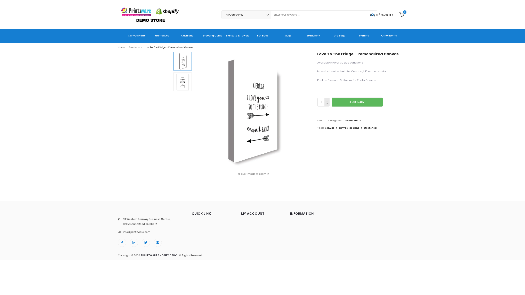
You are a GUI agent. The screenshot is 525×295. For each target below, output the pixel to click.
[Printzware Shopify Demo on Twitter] (146, 243)
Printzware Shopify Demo (159, 255)
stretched (370, 127)
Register (387, 14)
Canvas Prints (352, 120)
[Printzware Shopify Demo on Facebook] (122, 243)
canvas (330, 127)
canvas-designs (349, 127)
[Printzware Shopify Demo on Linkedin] (134, 243)
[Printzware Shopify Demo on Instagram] (158, 243)
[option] (182, 61)
